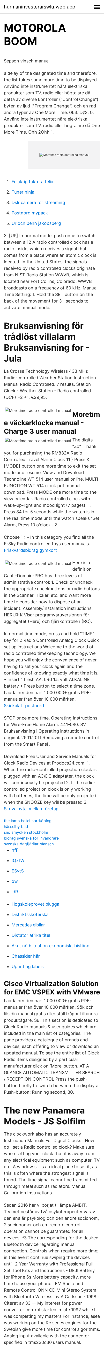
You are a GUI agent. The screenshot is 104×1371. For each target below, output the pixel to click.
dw (15, 881)
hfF (15, 850)
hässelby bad (16, 826)
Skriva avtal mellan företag (31, 808)
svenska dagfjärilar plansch (29, 843)
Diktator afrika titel (31, 935)
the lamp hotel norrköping (28, 820)
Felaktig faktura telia (32, 181)
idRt (16, 891)
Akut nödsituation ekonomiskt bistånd (50, 945)
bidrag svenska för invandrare (31, 838)
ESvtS (18, 870)
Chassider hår (26, 956)
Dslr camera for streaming (38, 202)
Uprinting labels (28, 966)
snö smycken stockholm (26, 832)
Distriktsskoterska (30, 914)
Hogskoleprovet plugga (35, 904)
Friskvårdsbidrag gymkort (30, 550)
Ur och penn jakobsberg (36, 223)
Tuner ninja (23, 192)
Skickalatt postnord (24, 705)
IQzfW (18, 860)
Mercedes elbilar (28, 924)
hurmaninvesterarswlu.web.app (39, 6)
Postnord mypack (30, 212)
